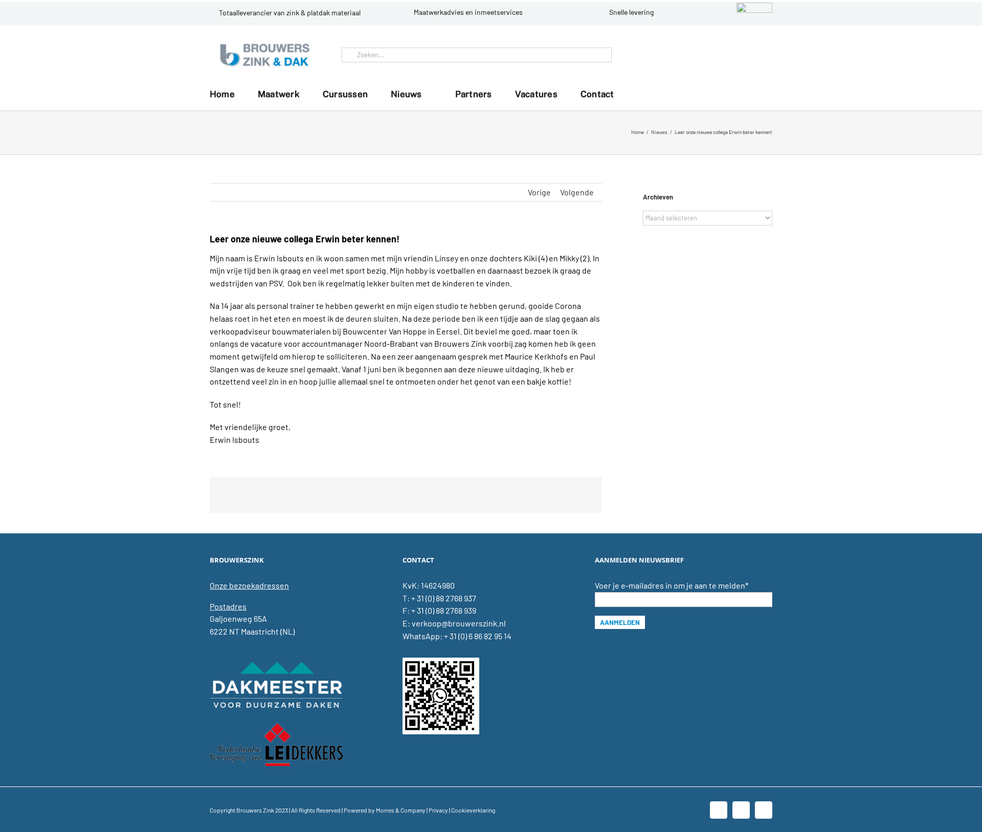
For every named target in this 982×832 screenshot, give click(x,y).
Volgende (577, 192)
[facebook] (729, 55)
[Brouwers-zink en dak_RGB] (264, 45)
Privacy (438, 810)
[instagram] (762, 55)
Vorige (539, 192)
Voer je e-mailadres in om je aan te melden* (671, 585)
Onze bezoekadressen (249, 585)
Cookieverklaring (473, 810)
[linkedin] (746, 55)
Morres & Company (401, 810)
